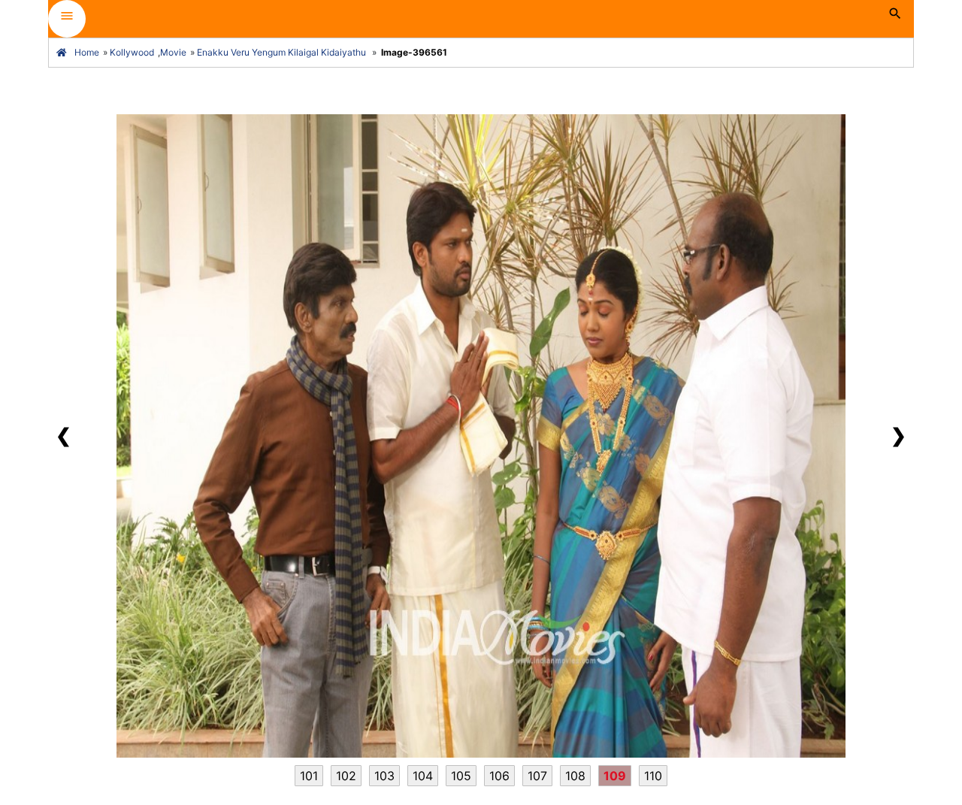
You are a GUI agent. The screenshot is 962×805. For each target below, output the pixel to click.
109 (615, 775)
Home (86, 52)
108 (575, 775)
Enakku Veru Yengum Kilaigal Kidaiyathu (281, 52)
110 (653, 775)
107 (537, 775)
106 (499, 775)
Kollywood (132, 52)
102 (346, 775)
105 (461, 775)
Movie (173, 52)
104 (423, 775)
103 (384, 775)
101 (309, 775)
